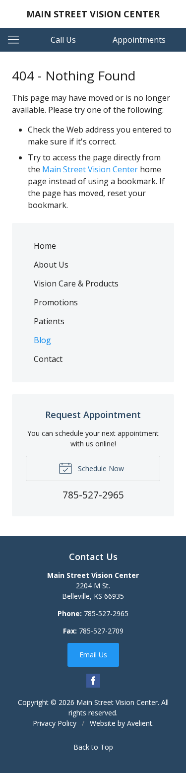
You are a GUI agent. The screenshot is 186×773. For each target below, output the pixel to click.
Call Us (63, 39)
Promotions (56, 302)
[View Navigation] (17, 40)
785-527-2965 (106, 613)
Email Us (93, 654)
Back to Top (93, 747)
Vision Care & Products (76, 283)
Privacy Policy (54, 723)
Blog (42, 340)
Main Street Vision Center (90, 169)
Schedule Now (100, 468)
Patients (49, 321)
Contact (48, 358)
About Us (51, 264)
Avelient (139, 723)
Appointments (139, 39)
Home (45, 245)
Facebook (93, 681)
